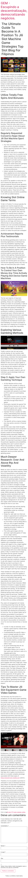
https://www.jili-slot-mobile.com (10, 778)
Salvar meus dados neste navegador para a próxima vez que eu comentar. (13, 867)
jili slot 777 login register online (16, 812)
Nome (3, 845)
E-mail (3, 852)
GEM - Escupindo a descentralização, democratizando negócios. (14, 10)
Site (2, 858)
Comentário (5, 825)
